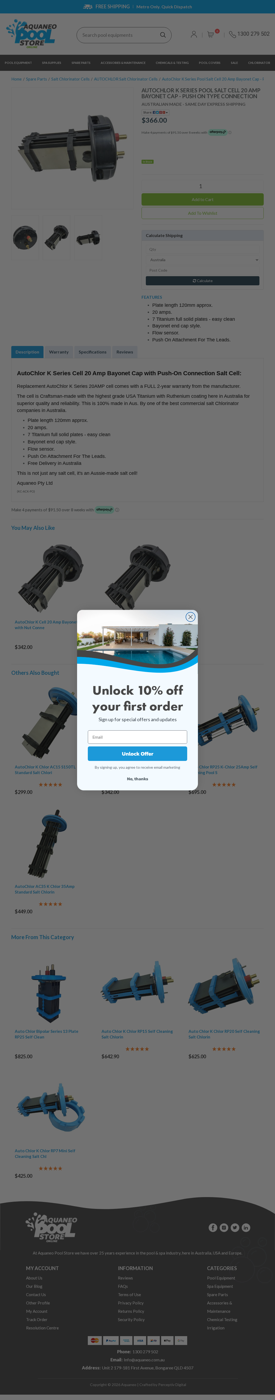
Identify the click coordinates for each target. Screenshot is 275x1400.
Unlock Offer (137, 754)
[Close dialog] (190, 617)
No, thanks (137, 778)
